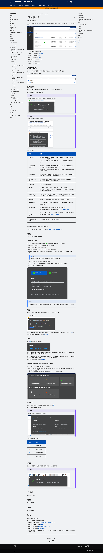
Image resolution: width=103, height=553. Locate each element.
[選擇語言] (71, 1)
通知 (39, 55)
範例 (31, 95)
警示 (72, 332)
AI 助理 (51, 5)
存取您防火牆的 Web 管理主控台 (55, 229)
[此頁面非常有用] (50, 541)
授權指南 (27, 5)
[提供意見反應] (92, 551)
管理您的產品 (42, 5)
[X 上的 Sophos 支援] (85, 551)
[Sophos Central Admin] (10, 1)
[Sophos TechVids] (90, 551)
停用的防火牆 (66, 209)
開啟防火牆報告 (55, 214)
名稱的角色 (40, 53)
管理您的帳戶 (20, 5)
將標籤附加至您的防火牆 (44, 526)
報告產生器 (43, 359)
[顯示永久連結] (75, 17)
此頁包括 (80, 13)
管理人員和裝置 (34, 5)
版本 (39, 57)
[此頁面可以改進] (53, 541)
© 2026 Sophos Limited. (15, 551)
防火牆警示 (46, 334)
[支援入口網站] (87, 551)
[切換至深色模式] (67, 1)
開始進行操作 (13, 5)
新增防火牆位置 (41, 528)
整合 (48, 5)
